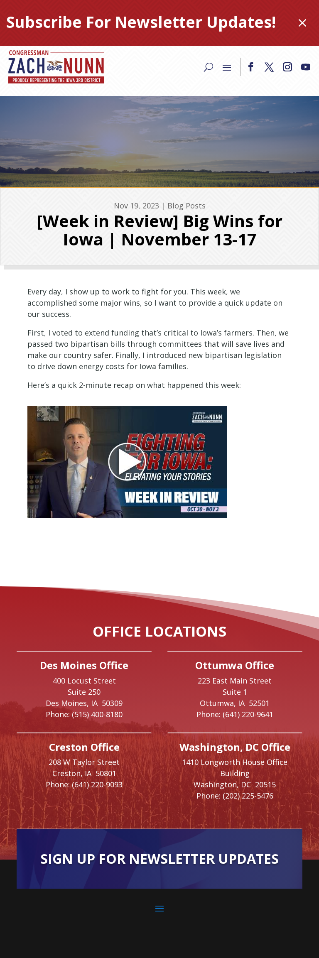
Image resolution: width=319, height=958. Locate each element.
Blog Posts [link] (186, 206)
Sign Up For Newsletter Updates (159, 858)
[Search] (208, 67)
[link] (56, 66)
